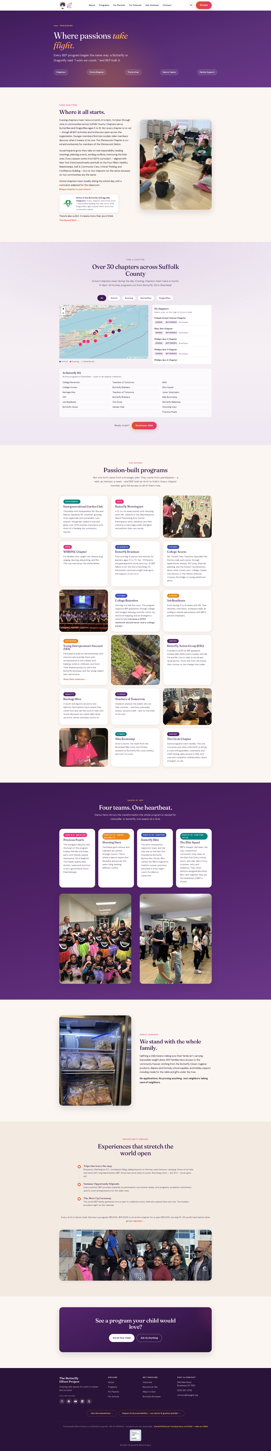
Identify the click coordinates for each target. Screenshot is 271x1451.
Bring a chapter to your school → (76, 189)
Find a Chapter (96, 72)
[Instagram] (62, 1401)
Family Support (207, 72)
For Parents (119, 5)
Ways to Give (149, 1391)
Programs (104, 5)
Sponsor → (139, 1221)
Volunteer (147, 1382)
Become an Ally (150, 1387)
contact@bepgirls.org (187, 1395)
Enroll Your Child (122, 1337)
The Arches (133, 72)
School (114, 298)
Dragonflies (165, 298)
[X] (89, 1401)
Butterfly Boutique (152, 1396)
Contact (167, 5)
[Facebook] (68, 1401)
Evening (129, 298)
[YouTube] (75, 1401)
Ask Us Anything (149, 1337)
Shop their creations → (75, 679)
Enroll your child (144, 425)
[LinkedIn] (82, 1401)
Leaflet (131, 358)
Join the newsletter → (102, 1413)
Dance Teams (169, 72)
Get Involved (152, 5)
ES (191, 5)
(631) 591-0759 (184, 1390)
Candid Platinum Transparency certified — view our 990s (181, 1426)
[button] (95, 333)
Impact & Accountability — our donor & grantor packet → (151, 1413)
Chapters (60, 72)
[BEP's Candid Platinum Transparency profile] (135, 1435)
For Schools (135, 5)
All (101, 298)
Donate (204, 5)
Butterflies (146, 298)
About (92, 5)
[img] (103, 332)
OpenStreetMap (142, 358)
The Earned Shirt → (69, 220)
